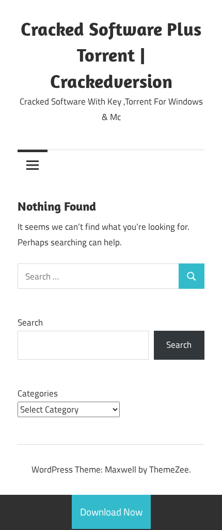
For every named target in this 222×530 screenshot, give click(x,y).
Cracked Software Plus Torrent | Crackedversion (111, 55)
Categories (38, 393)
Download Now (111, 511)
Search (30, 322)
